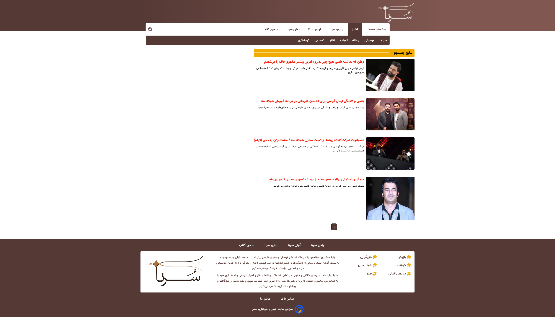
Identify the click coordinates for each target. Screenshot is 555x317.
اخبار (355, 29)
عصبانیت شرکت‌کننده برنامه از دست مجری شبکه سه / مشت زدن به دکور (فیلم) (309, 140)
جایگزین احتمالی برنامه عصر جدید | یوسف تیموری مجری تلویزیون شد (316, 179)
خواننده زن (365, 265)
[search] (150, 29)
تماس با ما (288, 298)
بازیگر (402, 257)
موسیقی (369, 40)
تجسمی (320, 40)
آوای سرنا (315, 29)
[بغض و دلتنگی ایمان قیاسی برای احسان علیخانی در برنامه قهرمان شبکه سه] (390, 114)
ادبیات (344, 40)
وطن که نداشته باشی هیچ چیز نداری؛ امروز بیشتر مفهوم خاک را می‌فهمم (314, 61)
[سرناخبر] (396, 12)
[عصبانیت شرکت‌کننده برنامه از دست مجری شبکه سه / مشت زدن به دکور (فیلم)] (390, 153)
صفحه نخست (376, 29)
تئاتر (333, 40)
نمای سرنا (293, 29)
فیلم (369, 273)
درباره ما (265, 298)
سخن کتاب (271, 29)
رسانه (356, 40)
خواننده (401, 265)
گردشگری (304, 40)
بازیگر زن (366, 257)
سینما (384, 40)
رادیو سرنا (336, 29)
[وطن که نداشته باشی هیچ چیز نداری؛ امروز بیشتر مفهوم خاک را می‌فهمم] (390, 75)
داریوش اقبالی (397, 273)
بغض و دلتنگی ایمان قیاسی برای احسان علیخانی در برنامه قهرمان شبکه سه (312, 101)
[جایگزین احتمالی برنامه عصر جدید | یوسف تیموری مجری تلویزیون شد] (390, 198)
